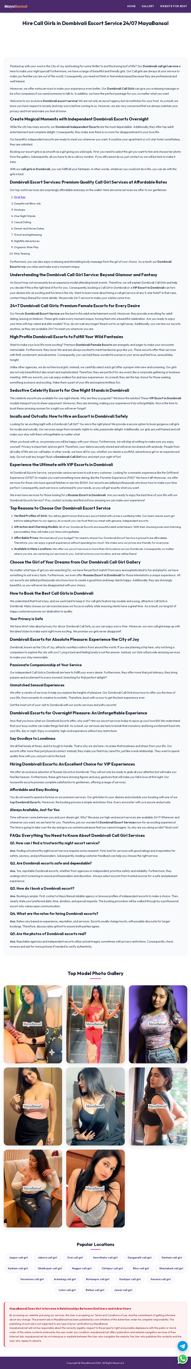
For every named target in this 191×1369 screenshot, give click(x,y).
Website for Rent (173, 6)
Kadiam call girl (18, 1268)
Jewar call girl (123, 1290)
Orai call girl (75, 1257)
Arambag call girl (65, 1279)
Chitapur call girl (112, 1268)
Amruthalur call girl (105, 1257)
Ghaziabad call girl (171, 1268)
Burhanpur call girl (97, 1279)
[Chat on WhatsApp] (183, 1359)
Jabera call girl (47, 1257)
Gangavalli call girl (139, 1257)
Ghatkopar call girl (50, 1268)
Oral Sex (20, 197)
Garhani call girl (172, 1257)
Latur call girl (67, 1290)
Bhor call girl (141, 1268)
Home (131, 6)
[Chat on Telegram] (183, 1346)
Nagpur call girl (82, 1268)
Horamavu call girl (32, 1279)
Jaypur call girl (18, 1257)
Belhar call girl (95, 1290)
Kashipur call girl (130, 1279)
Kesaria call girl (161, 1279)
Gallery (148, 6)
